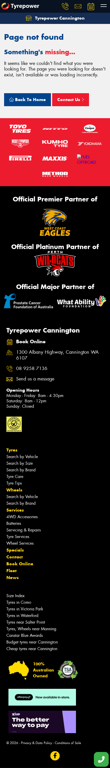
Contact (14, 557)
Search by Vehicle (22, 456)
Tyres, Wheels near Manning (31, 629)
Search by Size (19, 463)
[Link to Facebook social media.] (55, 756)
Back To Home (30, 99)
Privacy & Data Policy (36, 743)
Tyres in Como (18, 602)
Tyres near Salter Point (25, 622)
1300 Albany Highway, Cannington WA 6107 (57, 355)
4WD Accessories (22, 516)
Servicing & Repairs (23, 530)
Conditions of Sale (68, 743)
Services (15, 510)
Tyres (11, 450)
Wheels (14, 490)
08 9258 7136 (31, 369)
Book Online (19, 564)
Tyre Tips (14, 483)
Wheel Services (20, 543)
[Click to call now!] (65, 6)
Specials (15, 550)
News (12, 577)
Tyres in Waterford (22, 615)
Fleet (11, 570)
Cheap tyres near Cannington (31, 648)
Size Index (15, 595)
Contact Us (69, 99)
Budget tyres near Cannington (32, 642)
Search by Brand (21, 470)
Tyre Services (17, 536)
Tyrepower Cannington (59, 18)
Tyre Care (14, 476)
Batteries (13, 523)
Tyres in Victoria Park (24, 609)
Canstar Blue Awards (24, 635)
